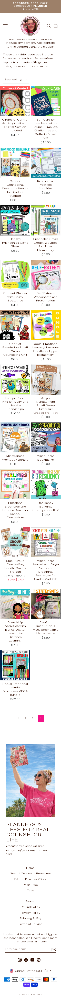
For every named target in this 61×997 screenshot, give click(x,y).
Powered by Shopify (30, 994)
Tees (30, 890)
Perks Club (30, 884)
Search (31, 901)
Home (30, 867)
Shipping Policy (30, 918)
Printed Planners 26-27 (30, 879)
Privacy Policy (30, 912)
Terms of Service (30, 924)
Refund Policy (30, 907)
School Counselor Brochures (30, 873)
